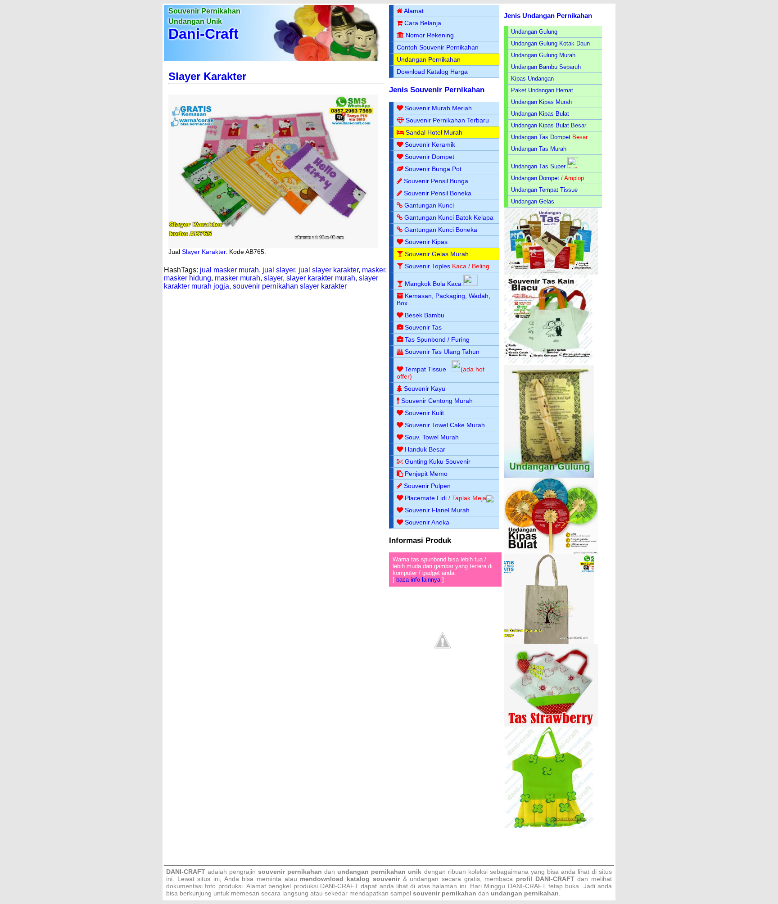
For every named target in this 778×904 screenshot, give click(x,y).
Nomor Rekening (430, 35)
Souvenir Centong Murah (437, 400)
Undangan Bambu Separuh (546, 66)
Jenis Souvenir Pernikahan (436, 90)
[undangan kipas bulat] (551, 552)
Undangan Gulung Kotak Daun (550, 43)
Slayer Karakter (207, 76)
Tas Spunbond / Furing (437, 339)
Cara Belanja (422, 23)
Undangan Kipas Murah (541, 102)
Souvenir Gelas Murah (437, 254)
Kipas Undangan (532, 78)
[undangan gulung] (549, 475)
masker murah (237, 278)
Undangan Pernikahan (429, 59)
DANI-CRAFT (527, 886)
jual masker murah (229, 270)
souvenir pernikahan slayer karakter (290, 286)
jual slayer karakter (328, 270)
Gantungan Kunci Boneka (440, 229)
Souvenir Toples (427, 266)
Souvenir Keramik (430, 144)
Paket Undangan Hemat (542, 90)
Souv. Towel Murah (432, 437)
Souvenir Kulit (424, 412)
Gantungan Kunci (429, 205)
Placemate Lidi (426, 498)
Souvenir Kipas (426, 241)
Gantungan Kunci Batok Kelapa (448, 217)
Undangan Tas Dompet (540, 137)
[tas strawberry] (551, 724)
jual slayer (278, 270)
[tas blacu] (549, 363)
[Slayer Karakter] (273, 245)
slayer (273, 278)
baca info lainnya (418, 579)
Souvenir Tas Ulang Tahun (442, 351)
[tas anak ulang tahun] (549, 826)
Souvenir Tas (423, 327)
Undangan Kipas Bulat (540, 113)
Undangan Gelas (532, 201)
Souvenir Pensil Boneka (437, 193)
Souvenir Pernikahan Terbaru (447, 120)
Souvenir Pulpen (427, 485)
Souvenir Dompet (429, 156)
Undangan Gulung (534, 31)
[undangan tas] (551, 273)
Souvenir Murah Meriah (438, 108)
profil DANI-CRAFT (545, 878)
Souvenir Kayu (424, 388)
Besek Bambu (424, 315)
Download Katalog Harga (432, 71)
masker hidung (187, 278)
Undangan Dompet (535, 178)
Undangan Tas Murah (538, 148)
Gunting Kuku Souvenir (437, 461)
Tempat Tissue (425, 369)
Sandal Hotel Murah (434, 132)
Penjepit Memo (426, 473)
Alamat (414, 10)
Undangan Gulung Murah (543, 55)
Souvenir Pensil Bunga (436, 181)
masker (373, 270)
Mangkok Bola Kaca (434, 283)
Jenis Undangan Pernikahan (548, 15)
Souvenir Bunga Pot (433, 168)
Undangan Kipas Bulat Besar (548, 125)
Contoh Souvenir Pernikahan (438, 47)
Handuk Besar (425, 449)
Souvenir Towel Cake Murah (445, 425)
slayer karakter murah (320, 278)
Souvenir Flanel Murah (437, 510)
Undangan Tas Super (538, 166)
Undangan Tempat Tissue (544, 189)
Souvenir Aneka (427, 522)
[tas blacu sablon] (549, 642)
